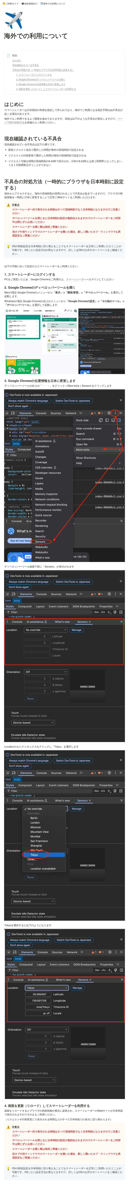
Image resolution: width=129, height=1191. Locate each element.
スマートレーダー (76, 279)
